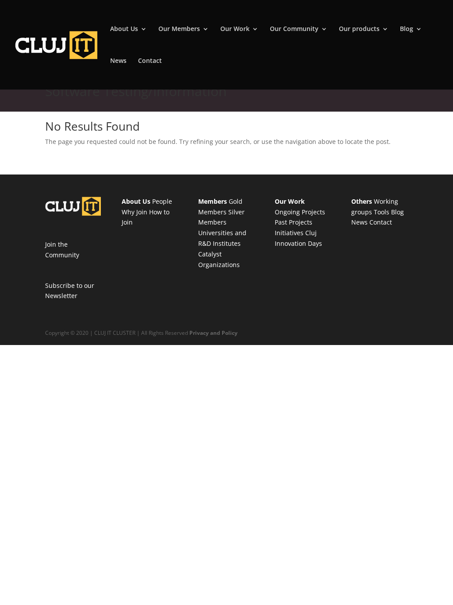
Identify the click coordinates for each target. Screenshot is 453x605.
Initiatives (289, 233)
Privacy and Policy (213, 333)
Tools (381, 212)
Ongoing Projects (300, 212)
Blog (406, 29)
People (162, 201)
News (118, 61)
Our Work (235, 29)
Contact (150, 61)
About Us (124, 29)
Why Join (134, 212)
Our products (359, 29)
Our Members (179, 29)
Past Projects (293, 222)
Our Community (294, 29)
